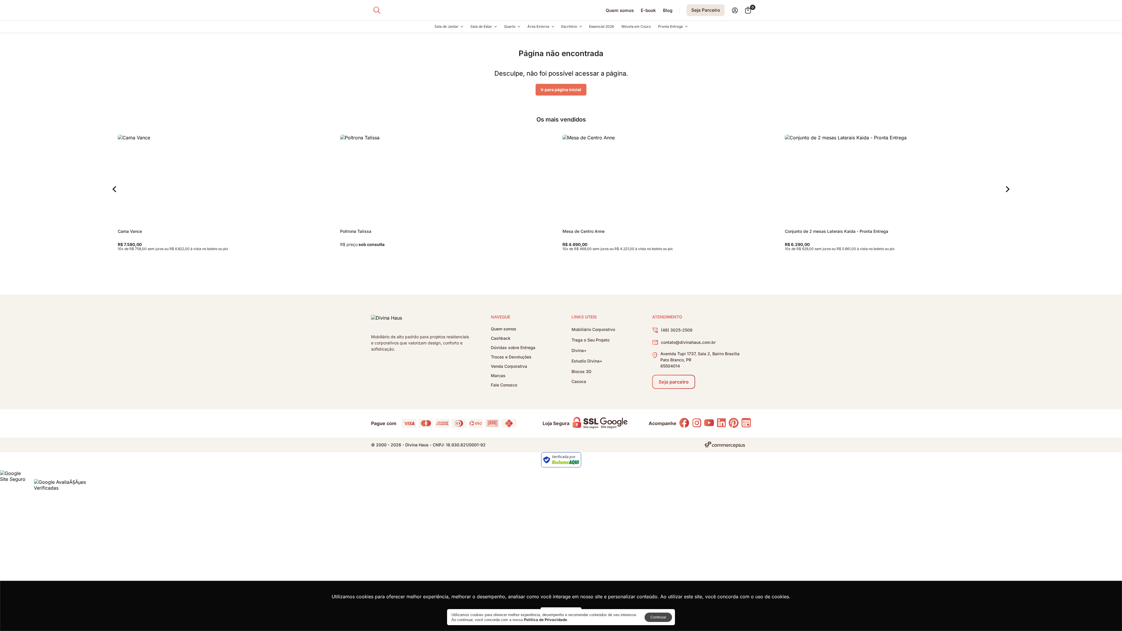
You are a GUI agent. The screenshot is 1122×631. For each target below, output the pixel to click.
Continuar (658, 617)
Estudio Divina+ (587, 360)
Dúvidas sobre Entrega (513, 348)
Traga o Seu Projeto (591, 339)
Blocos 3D (581, 371)
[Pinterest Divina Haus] (734, 423)
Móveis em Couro (636, 26)
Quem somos (620, 10)
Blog (667, 10)
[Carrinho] (748, 10)
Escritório (569, 26)
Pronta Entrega (670, 26)
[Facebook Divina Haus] (684, 423)
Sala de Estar (481, 26)
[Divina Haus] (386, 319)
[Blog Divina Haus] (746, 423)
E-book (648, 10)
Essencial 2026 (601, 26)
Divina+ (579, 350)
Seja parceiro (674, 382)
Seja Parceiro (705, 10)
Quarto (509, 26)
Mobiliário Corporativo (593, 329)
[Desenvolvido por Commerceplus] (725, 445)
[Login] (735, 10)
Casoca (579, 381)
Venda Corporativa (509, 366)
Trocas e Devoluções (511, 357)
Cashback (500, 338)
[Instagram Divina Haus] (696, 423)
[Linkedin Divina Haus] (721, 423)
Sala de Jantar (446, 26)
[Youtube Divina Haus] (709, 423)
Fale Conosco (504, 385)
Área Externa (538, 26)
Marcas (498, 376)
